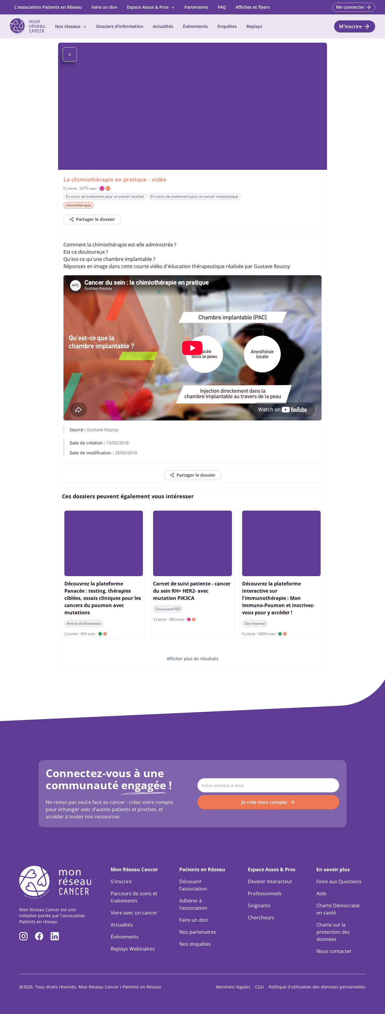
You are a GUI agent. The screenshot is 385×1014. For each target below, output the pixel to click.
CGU (259, 987)
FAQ (222, 7)
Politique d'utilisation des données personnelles (317, 987)
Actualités (163, 26)
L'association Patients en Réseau (48, 7)
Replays (254, 26)
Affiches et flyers (253, 7)
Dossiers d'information (119, 26)
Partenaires (196, 7)
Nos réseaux (68, 26)
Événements (195, 26)
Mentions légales (233, 987)
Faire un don (104, 7)
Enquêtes (227, 26)
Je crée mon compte (264, 802)
